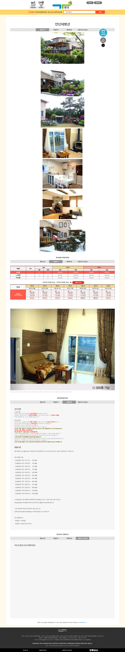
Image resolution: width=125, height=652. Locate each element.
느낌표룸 (18, 275)
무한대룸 (18, 278)
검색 (100, 12)
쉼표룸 (18, 272)
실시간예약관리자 (81, 645)
